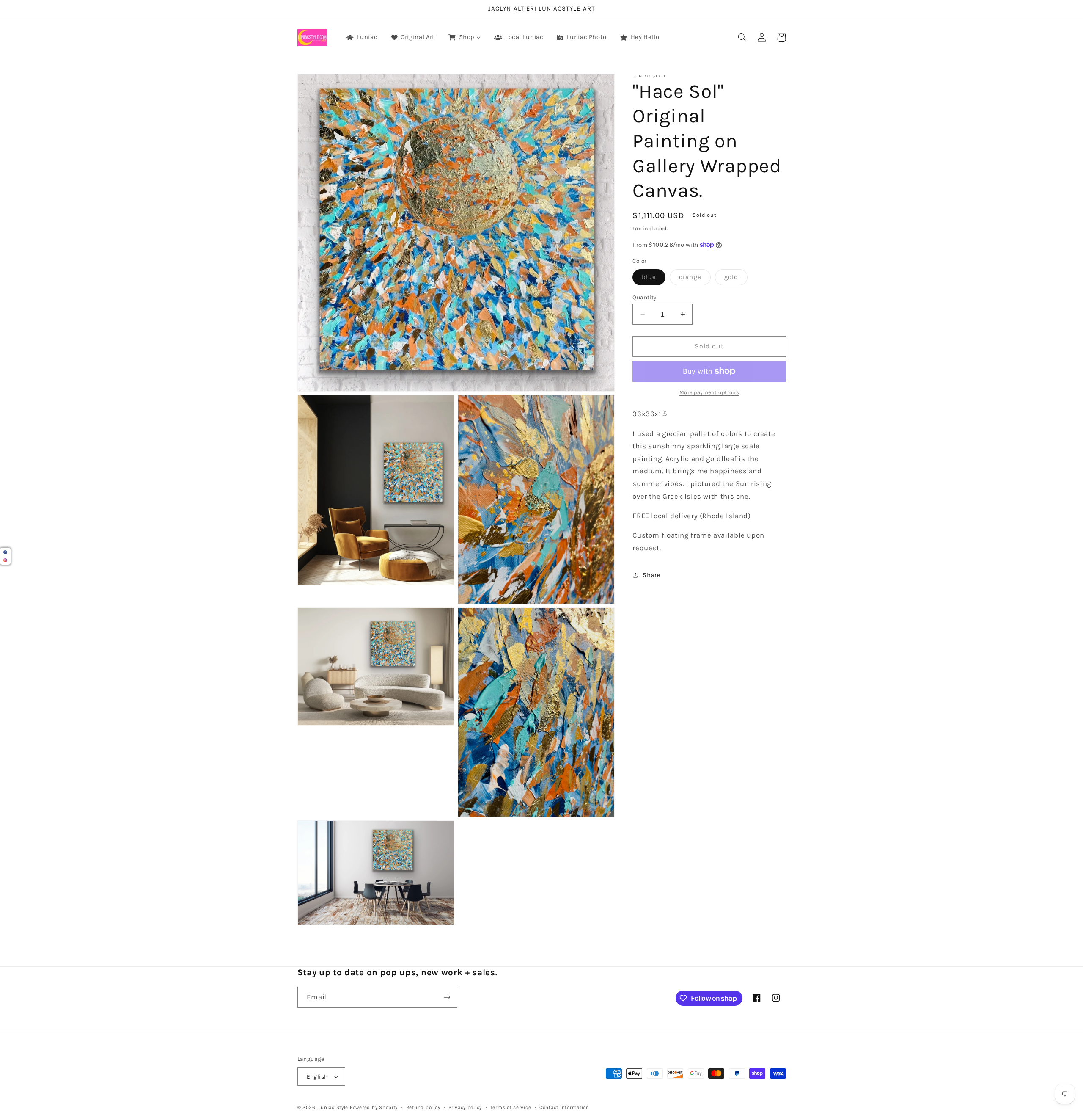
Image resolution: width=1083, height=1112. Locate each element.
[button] (742, 37)
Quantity (644, 296)
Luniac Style (333, 1107)
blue (653, 279)
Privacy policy (465, 1107)
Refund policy (423, 1107)
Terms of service (510, 1107)
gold (736, 279)
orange (694, 279)
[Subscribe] (446, 997)
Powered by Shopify (374, 1107)
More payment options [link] (709, 392)
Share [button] (651, 574)
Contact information (564, 1107)
